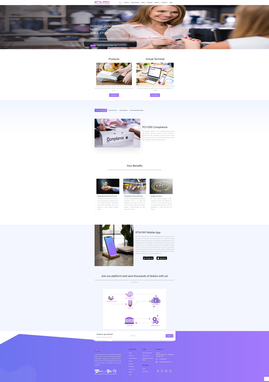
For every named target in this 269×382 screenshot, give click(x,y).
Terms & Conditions (147, 353)
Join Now (93, 45)
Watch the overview (105, 45)
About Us (156, 2)
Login (170, 2)
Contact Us (164, 2)
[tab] (101, 110)
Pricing (143, 2)
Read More (102, 365)
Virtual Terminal (135, 2)
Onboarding (145, 371)
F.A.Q (130, 374)
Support (131, 372)
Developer (149, 2)
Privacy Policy (145, 355)
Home (120, 2)
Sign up (169, 335)
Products (126, 2)
